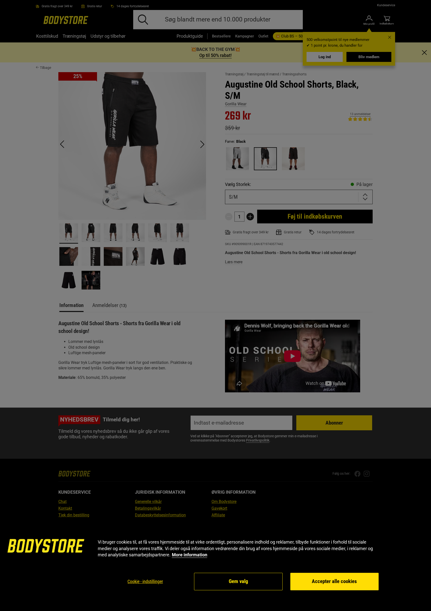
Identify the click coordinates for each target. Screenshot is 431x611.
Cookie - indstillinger (145, 581)
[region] (215, 565)
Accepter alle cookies (334, 581)
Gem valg (238, 581)
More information (189, 554)
